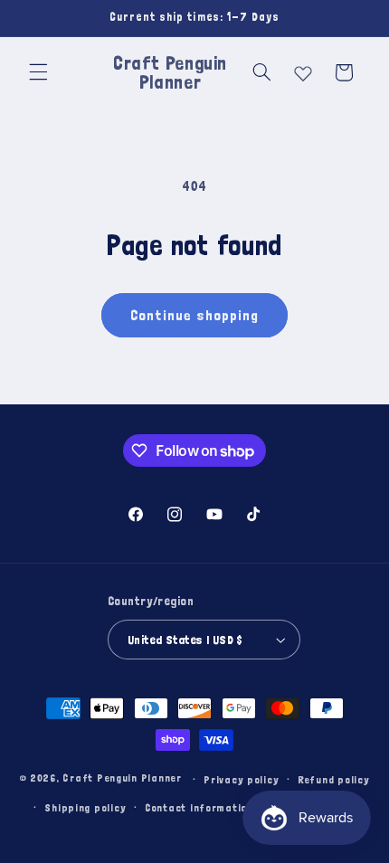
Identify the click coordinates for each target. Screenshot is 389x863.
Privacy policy (241, 779)
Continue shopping (195, 315)
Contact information (199, 807)
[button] (38, 72)
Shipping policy (85, 807)
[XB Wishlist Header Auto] (303, 70)
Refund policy (334, 779)
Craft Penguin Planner (121, 778)
